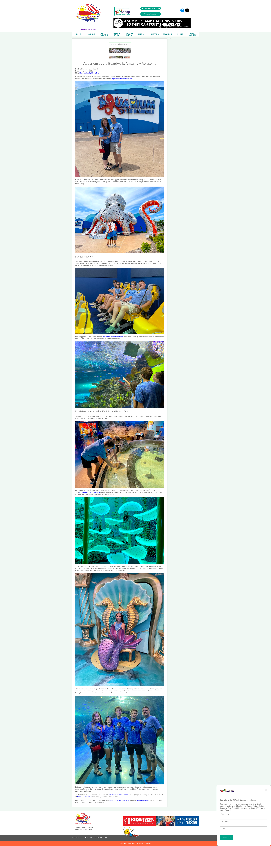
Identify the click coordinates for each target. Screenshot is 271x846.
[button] (266, 790)
